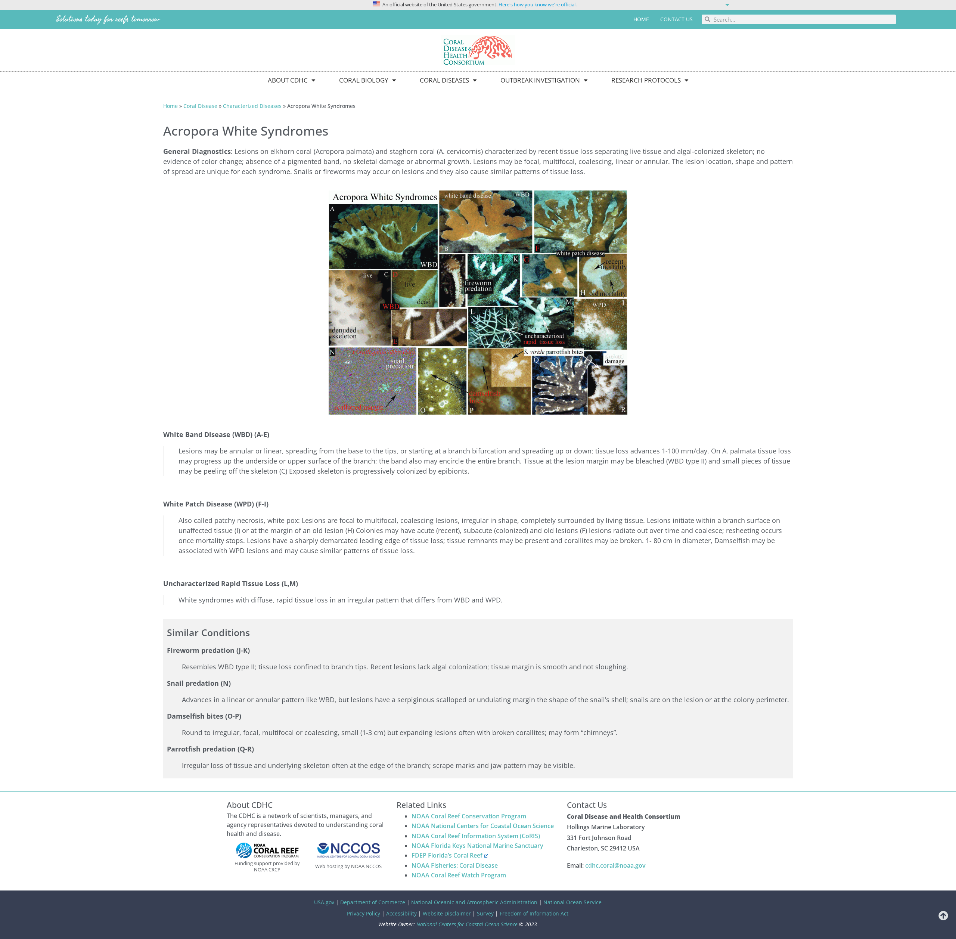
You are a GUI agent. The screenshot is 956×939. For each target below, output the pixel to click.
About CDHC (288, 80)
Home (641, 19)
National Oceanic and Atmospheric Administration (474, 902)
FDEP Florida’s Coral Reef (447, 855)
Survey (485, 913)
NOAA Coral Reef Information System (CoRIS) (476, 836)
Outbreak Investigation (540, 80)
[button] (478, 4)
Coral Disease (200, 105)
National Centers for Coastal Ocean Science (467, 924)
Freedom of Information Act (534, 913)
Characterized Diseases (252, 105)
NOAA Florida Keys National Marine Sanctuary (477, 846)
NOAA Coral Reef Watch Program (459, 875)
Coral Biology (363, 80)
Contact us (676, 19)
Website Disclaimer (447, 913)
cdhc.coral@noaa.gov (615, 865)
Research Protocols (646, 80)
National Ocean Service (572, 902)
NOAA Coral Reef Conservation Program (469, 816)
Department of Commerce (372, 902)
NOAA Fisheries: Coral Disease (455, 865)
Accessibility (401, 913)
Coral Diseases (444, 80)
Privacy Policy (363, 913)
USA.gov (324, 902)
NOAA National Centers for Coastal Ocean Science (483, 826)
